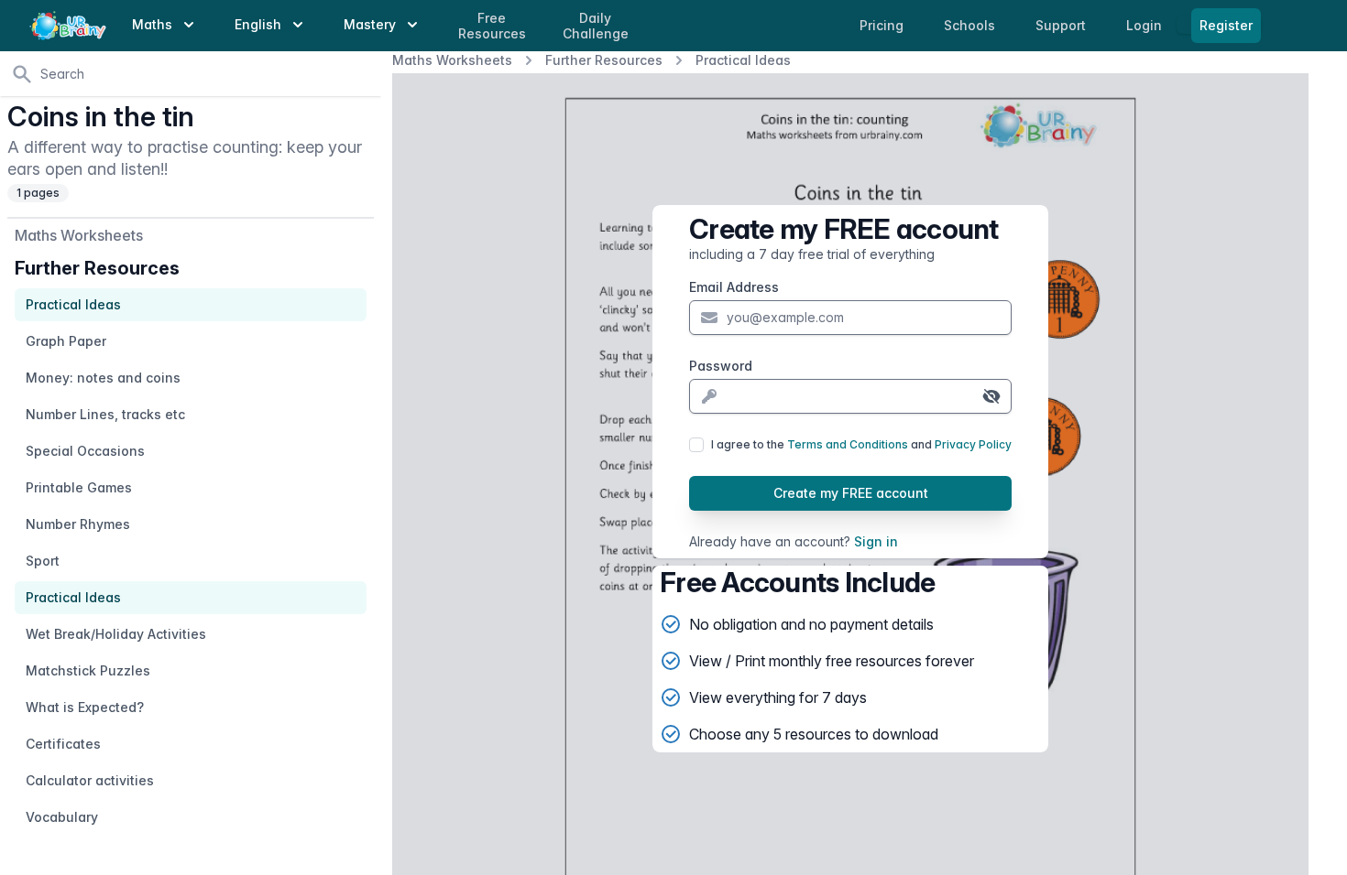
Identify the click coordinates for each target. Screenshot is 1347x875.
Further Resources (604, 60)
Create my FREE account (850, 493)
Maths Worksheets (452, 60)
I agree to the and (861, 444)
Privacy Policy (973, 444)
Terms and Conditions (847, 444)
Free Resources (492, 26)
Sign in (876, 541)
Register (1226, 25)
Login (1146, 25)
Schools (971, 25)
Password (720, 365)
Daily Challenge (596, 26)
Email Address (734, 287)
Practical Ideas (743, 60)
